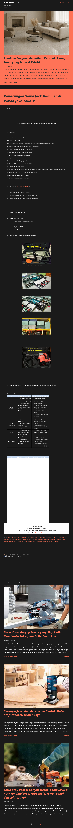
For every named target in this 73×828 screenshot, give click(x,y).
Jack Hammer (24, 537)
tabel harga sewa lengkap (23, 186)
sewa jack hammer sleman (58, 539)
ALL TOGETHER (11, 555)
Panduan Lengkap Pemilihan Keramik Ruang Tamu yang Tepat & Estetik (34, 60)
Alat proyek (17, 537)
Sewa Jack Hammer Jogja (10, 539)
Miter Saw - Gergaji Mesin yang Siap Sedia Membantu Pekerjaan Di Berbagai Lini (32, 634)
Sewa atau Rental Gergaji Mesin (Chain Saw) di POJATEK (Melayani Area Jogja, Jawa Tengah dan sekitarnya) (36, 793)
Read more (66, 656)
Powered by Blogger (37, 824)
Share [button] (5, 82)
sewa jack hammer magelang (43, 539)
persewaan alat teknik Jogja (37, 537)
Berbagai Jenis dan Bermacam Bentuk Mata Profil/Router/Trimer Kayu (34, 713)
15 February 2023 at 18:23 (22, 555)
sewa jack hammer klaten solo (25, 539)
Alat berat (11, 537)
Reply (9, 559)
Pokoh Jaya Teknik (12, 2)
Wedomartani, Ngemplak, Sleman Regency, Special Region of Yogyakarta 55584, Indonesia (33, 541)
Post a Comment (12, 82)
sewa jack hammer (60, 537)
